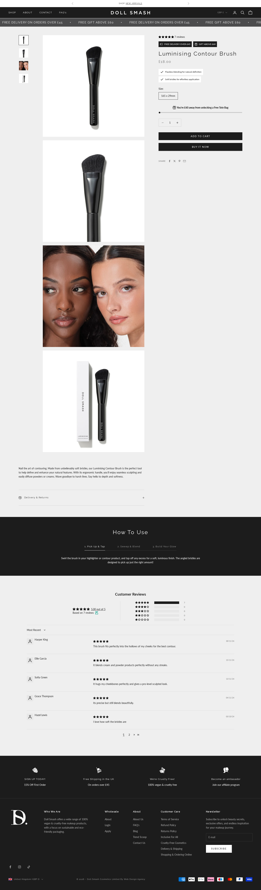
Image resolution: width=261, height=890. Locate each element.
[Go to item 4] (24, 78)
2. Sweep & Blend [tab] (129, 546)
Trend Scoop (140, 837)
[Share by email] (184, 161)
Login (107, 825)
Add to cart (200, 136)
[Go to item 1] (24, 40)
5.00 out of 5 (98, 609)
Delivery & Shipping (171, 848)
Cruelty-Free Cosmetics (173, 842)
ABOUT (27, 12)
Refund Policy (168, 825)
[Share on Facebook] (169, 161)
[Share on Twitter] (174, 161)
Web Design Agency (134, 879)
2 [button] (129, 734)
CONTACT (45, 12)
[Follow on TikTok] (29, 867)
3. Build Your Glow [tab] (164, 546)
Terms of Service (170, 819)
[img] (100, 641)
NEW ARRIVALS (134, 3)
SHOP (12, 12)
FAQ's (63, 12)
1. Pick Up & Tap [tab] (95, 546)
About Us (138, 819)
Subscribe (219, 848)
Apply (108, 831)
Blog (135, 831)
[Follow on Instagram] (19, 867)
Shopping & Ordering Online (176, 854)
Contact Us (139, 842)
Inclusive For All (169, 837)
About (108, 819)
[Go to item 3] (24, 66)
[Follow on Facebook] (10, 867)
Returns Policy (168, 831)
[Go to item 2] (24, 53)
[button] (167, 36)
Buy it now (200, 146)
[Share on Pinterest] (179, 161)
